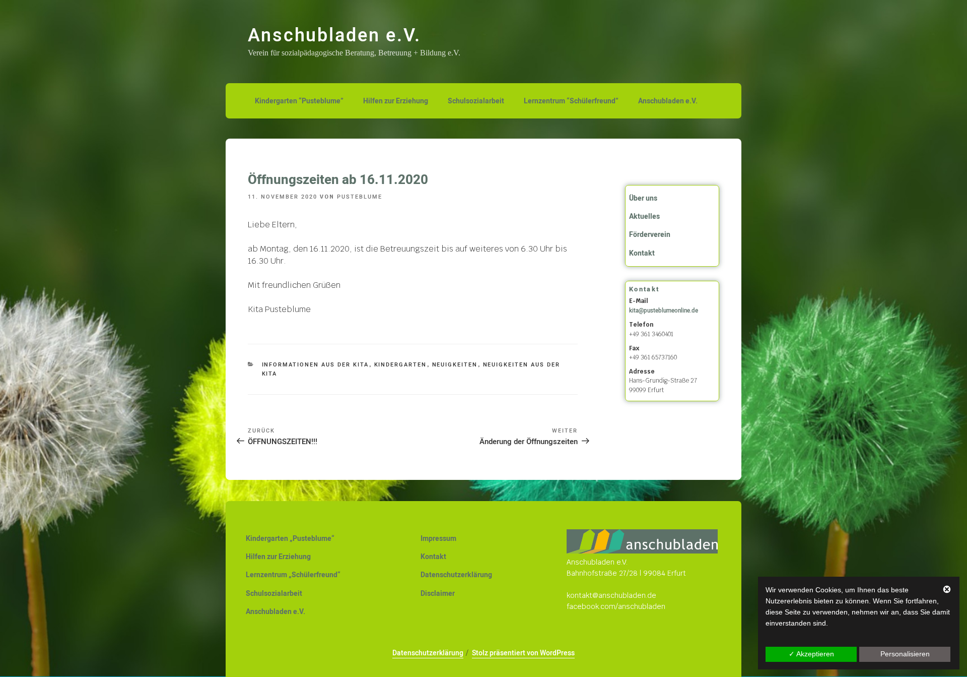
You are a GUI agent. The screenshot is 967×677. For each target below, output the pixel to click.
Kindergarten (400, 364)
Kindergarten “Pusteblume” (299, 101)
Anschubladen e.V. (334, 35)
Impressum (438, 538)
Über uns (643, 198)
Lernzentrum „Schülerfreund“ (293, 575)
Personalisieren (905, 654)
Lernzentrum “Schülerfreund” (571, 101)
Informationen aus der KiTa (315, 364)
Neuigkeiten (455, 364)
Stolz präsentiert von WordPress (523, 653)
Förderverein (649, 234)
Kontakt (642, 253)
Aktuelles (644, 216)
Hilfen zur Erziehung (395, 101)
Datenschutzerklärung (456, 575)
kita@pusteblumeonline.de (663, 310)
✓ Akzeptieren (811, 654)
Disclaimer (438, 593)
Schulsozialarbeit (476, 101)
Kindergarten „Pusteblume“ (290, 538)
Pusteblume (359, 197)
